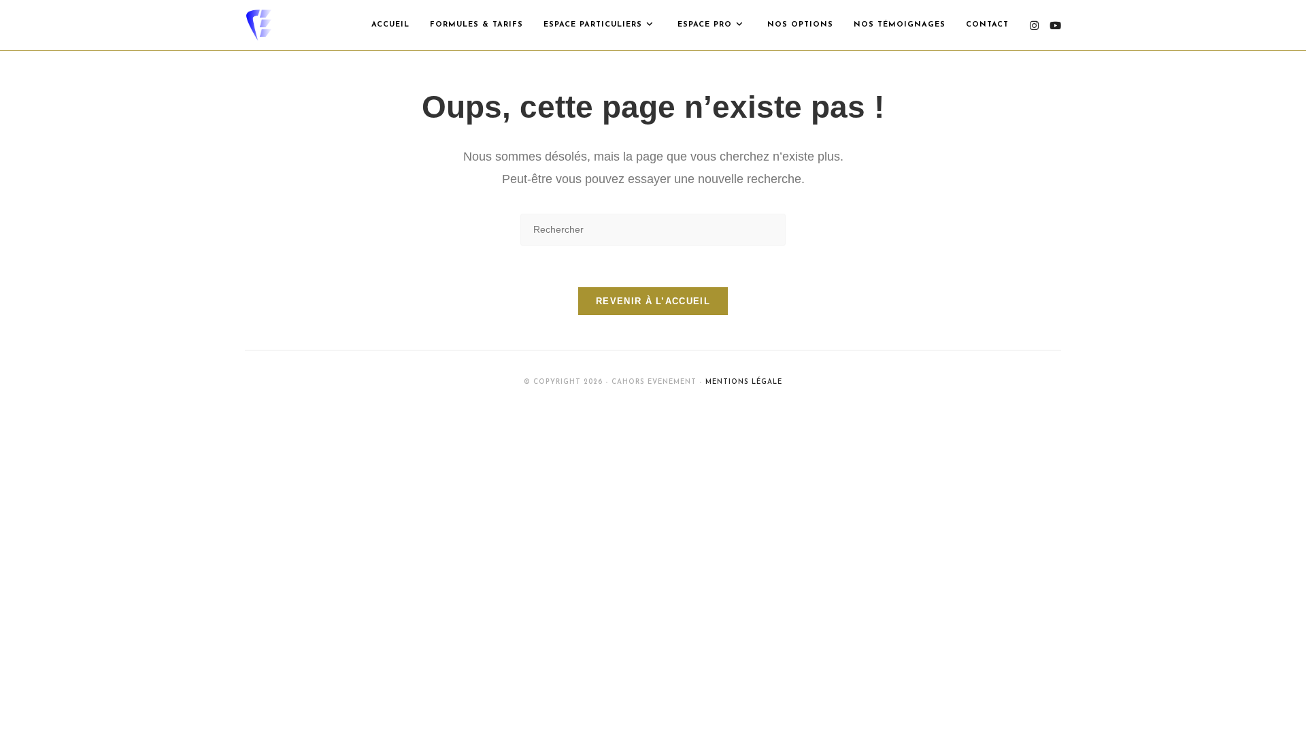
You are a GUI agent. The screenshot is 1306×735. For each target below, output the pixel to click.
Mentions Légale (743, 382)
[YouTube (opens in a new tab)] (1055, 25)
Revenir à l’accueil (653, 301)
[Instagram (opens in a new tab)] (1034, 25)
